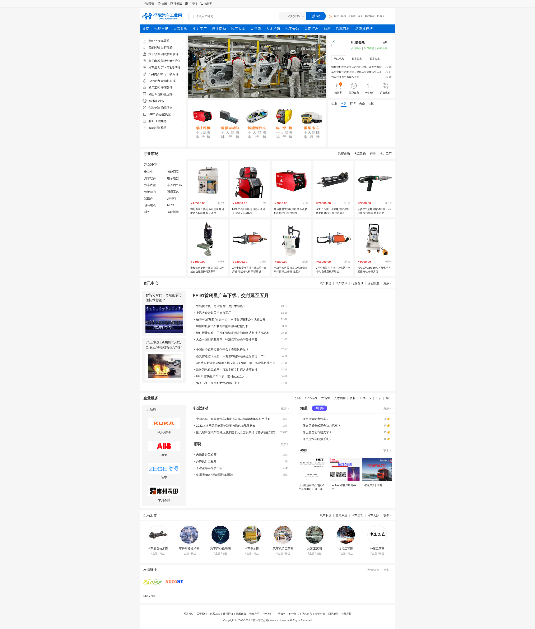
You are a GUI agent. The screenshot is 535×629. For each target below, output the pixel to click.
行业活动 (311, 398)
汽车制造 (325, 283)
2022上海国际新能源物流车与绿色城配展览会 (225, 425)
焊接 (336, 16)
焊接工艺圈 (346, 548)
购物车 (208, 3)
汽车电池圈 (252, 548)
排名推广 (267, 613)
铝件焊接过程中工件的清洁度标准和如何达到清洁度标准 (232, 332)
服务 (147, 211)
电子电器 (173, 178)
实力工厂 (386, 153)
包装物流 (150, 205)
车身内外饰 (174, 185)
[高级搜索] (329, 16)
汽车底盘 (150, 185)
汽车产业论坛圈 (220, 548)
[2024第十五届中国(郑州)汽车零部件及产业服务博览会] (152, 584)
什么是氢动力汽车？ (316, 419)
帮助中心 (320, 613)
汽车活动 (357, 515)
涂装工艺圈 (314, 548)
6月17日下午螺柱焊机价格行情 (348, 117)
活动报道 (373, 283)
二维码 (193, 3)
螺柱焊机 (370, 16)
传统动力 (150, 191)
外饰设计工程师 (206, 461)
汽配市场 (344, 153)
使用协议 (228, 613)
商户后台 (382, 48)
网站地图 (333, 613)
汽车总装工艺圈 (283, 548)
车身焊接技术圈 (189, 548)
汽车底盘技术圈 (158, 548)
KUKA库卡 (164, 432)
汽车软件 (150, 178)
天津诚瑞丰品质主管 (209, 468)
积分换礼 (294, 613)
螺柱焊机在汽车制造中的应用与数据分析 (222, 326)
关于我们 (202, 613)
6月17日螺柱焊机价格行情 (346, 123)
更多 (387, 283)
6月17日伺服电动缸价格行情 (347, 112)
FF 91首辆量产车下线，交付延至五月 (220, 376)
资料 (353, 398)
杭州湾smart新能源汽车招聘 (214, 474)
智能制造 (173, 211)
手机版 (178, 3)
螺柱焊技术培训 (373, 485)
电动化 (148, 171)
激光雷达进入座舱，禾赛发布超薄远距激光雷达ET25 (230, 356)
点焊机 (352, 16)
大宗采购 (360, 153)
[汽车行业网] (174, 584)
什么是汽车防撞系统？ (317, 439)
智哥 (164, 477)
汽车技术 (341, 283)
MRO (170, 205)
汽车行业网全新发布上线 (345, 76)
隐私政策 (241, 613)
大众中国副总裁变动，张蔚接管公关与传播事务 (226, 339)
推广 (389, 398)
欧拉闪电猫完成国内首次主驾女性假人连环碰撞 (226, 369)
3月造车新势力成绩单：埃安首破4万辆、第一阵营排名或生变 (235, 363)
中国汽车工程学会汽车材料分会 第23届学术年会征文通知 (233, 419)
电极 (343, 16)
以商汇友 (366, 398)
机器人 (381, 16)
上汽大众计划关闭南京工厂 (213, 312)
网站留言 (307, 613)
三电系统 (341, 515)
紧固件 (148, 198)
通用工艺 (173, 191)
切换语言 (149, 3)
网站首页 (188, 613)
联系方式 (215, 613)
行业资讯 (357, 283)
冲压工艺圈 (377, 548)
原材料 (171, 198)
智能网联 (173, 171)
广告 (379, 398)
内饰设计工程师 (206, 454)
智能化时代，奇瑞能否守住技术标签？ (221, 306)
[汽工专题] (152, 342)
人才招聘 (340, 398)
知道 (298, 398)
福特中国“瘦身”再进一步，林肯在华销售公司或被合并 (230, 319)
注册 (384, 42)
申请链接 (373, 570)
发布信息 (369, 48)
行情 (373, 153)
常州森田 (164, 500)
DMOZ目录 (149, 596)
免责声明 (254, 613)
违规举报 (346, 613)
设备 (360, 16)
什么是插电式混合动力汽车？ (322, 425)
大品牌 (325, 398)
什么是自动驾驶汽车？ (317, 432)
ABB (164, 455)
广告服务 (281, 613)
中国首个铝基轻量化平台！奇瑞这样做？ (222, 349)
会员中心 (356, 48)
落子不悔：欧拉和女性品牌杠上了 (218, 383)
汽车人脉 (373, 515)
